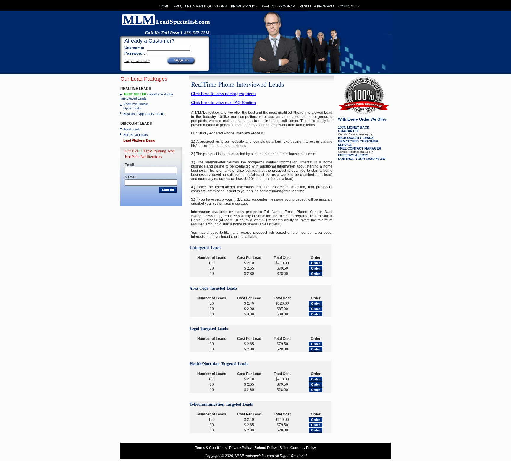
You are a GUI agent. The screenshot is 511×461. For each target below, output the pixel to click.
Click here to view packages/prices (223, 93)
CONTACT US (348, 6)
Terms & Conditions (211, 448)
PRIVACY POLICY (244, 6)
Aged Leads (131, 129)
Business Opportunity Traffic (143, 114)
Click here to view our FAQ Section (223, 102)
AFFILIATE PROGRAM (278, 6)
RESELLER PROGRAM (317, 6)
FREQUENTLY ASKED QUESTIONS (200, 6)
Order (315, 263)
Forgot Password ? (137, 61)
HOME (164, 6)
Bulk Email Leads (135, 135)
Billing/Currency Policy (297, 448)
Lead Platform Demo (139, 140)
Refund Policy (265, 448)
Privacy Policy (240, 448)
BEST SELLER (135, 94)
